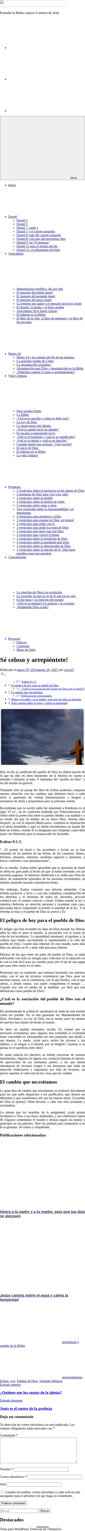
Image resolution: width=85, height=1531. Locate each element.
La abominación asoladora (34, 364)
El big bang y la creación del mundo (40, 599)
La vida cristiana (27, 455)
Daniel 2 (22, 220)
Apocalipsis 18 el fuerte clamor (37, 311)
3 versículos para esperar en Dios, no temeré (45, 520)
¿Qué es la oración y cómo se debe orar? (43, 418)
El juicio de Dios (27, 448)
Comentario (9, 1435)
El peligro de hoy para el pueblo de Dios (35, 685)
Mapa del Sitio (26, 649)
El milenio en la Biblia (31, 314)
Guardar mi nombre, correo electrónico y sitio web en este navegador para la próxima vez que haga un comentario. (40, 1494)
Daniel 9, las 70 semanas (33, 242)
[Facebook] (39, 47)
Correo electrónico (13, 1477)
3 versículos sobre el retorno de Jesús (41, 501)
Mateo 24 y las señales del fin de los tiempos (45, 357)
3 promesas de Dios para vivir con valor (42, 494)
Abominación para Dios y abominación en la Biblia (50, 368)
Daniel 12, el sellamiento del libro (38, 250)
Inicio (12, 185)
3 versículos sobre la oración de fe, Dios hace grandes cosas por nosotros (46, 551)
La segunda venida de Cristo (35, 361)
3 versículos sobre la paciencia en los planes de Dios (50, 490)
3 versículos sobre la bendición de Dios (42, 538)
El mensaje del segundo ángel (36, 296)
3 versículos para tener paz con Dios (40, 531)
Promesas (14, 487)
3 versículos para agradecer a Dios (39, 516)
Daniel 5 (22, 224)
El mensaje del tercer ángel (34, 300)
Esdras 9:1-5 (29, 681)
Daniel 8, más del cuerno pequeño (39, 235)
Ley (12, 1381)
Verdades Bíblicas (51, 1381)
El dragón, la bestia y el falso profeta (40, 307)
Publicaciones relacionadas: (36, 695)
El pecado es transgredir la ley (36, 433)
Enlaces (22, 642)
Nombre (6, 1469)
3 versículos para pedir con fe (36, 524)
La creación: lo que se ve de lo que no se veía (46, 596)
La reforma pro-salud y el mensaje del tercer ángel (49, 303)
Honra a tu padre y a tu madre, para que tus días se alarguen (46, 699)
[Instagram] (39, 79)
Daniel (12, 216)
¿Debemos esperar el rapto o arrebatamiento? (46, 372)
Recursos (14, 638)
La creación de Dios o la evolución (39, 592)
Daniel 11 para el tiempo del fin (37, 246)
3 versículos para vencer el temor (38, 535)
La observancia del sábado (34, 426)
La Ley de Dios (27, 422)
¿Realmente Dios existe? (32, 607)
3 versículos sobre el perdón (35, 498)
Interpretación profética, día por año (40, 289)
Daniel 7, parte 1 (27, 227)
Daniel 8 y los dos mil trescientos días (41, 239)
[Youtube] (39, 111)
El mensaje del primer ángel (35, 292)
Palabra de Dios (27, 1381)
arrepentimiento (72, 1377)
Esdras (4, 1381)
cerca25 (69, 670)
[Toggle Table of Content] (3, 675)
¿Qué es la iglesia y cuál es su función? (42, 440)
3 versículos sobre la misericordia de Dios (44, 546)
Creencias (23, 646)
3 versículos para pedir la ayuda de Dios (42, 527)
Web (3, 1484)
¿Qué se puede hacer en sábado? (38, 429)
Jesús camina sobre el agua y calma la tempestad (39, 703)
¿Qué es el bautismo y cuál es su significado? (46, 437)
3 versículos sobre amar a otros (37, 505)
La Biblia (23, 414)
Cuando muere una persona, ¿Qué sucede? (44, 444)
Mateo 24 (14, 353)
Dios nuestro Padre (29, 411)
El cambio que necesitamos (27, 692)
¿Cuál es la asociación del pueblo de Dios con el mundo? (53, 688)
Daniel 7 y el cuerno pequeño (36, 231)
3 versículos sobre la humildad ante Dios (43, 542)
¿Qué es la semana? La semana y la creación (45, 603)
